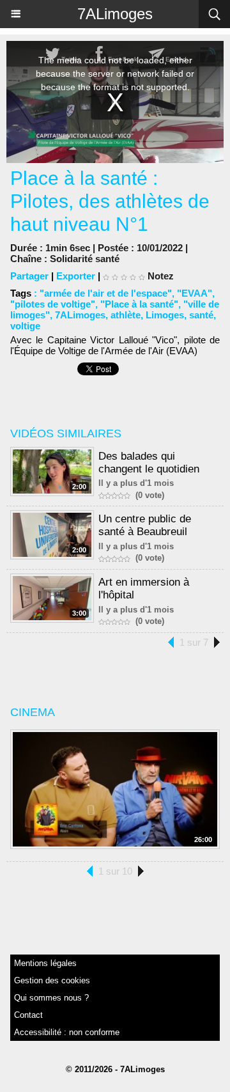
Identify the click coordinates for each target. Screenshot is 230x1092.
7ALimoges (115, 13)
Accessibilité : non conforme (66, 1032)
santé (201, 314)
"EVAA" (194, 293)
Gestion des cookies (52, 980)
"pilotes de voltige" (52, 304)
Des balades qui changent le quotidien (148, 462)
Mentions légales (45, 963)
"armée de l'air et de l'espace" (106, 293)
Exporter (75, 275)
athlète (126, 314)
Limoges (165, 314)
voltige (25, 325)
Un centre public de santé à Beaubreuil (144, 525)
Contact (28, 1015)
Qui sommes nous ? (51, 997)
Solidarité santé (84, 258)
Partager (29, 275)
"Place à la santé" (139, 304)
